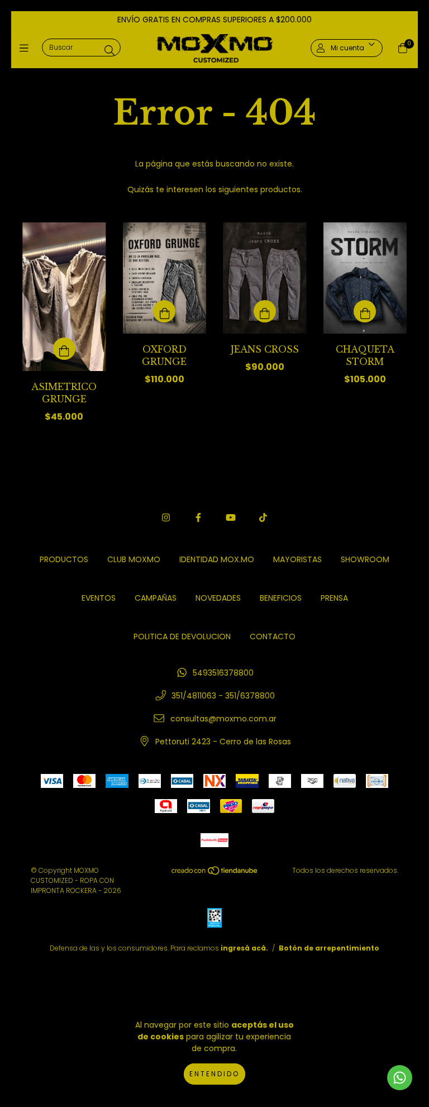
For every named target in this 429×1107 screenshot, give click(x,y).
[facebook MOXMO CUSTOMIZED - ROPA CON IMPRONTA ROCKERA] (198, 517)
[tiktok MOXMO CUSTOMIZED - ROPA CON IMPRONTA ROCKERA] (263, 517)
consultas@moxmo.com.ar (223, 718)
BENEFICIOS (281, 598)
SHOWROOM (365, 559)
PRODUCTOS (64, 559)
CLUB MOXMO (133, 559)
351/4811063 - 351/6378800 (223, 695)
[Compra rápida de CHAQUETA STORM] (365, 311)
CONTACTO (272, 636)
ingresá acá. (244, 948)
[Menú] (26, 48)
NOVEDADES (218, 598)
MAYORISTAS (297, 559)
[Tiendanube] (215, 872)
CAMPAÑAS (156, 598)
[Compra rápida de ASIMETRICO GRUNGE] (64, 349)
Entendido (214, 1074)
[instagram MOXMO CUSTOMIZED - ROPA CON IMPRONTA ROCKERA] (166, 517)
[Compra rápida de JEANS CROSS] (265, 311)
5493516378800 (223, 672)
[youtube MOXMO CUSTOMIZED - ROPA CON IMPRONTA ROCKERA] (231, 517)
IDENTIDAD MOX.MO (216, 559)
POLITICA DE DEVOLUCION (182, 636)
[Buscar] (109, 50)
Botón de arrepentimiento (329, 948)
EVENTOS (99, 598)
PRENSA (334, 598)
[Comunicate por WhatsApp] (399, 1077)
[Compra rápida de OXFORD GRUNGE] (164, 311)
